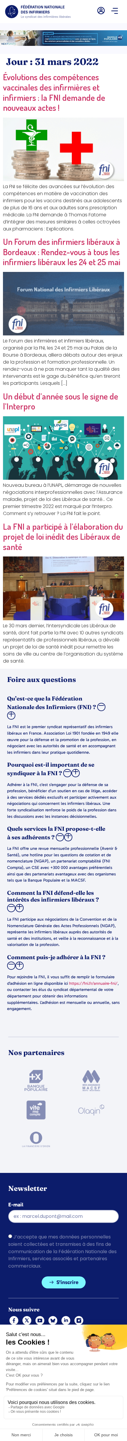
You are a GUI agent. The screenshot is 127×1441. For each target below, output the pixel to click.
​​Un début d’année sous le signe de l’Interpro (60, 401)
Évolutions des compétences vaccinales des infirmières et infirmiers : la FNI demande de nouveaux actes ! (54, 92)
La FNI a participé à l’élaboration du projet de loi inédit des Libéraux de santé (63, 536)
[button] (114, 11)
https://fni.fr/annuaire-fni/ (93, 983)
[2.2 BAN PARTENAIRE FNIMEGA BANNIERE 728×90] (63, 44)
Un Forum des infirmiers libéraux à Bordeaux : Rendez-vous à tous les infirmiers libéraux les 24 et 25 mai (61, 251)
